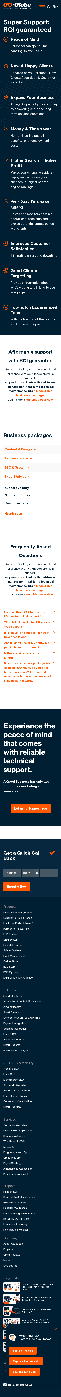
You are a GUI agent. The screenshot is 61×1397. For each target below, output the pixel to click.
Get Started (10, 1265)
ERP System (10, 934)
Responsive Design (14, 1136)
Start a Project (23, 1350)
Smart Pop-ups (12, 1106)
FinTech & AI (10, 1191)
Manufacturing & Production (19, 1213)
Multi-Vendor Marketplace (18, 977)
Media (6, 1260)
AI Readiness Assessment (18, 1168)
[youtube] (18, 1385)
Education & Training (15, 1224)
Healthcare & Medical (15, 1229)
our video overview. (39, 399)
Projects (8, 1249)
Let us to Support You (30, 808)
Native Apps (10, 1147)
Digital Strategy (12, 1163)
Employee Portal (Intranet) (18, 923)
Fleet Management (14, 955)
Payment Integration (14, 1023)
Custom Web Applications (18, 1130)
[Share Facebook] (10, 1385)
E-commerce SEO (13, 1079)
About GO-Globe (13, 1243)
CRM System (10, 939)
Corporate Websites (15, 1125)
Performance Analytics (16, 1050)
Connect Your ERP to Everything (21, 1017)
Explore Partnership (26, 1361)
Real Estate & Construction (19, 1197)
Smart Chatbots (12, 996)
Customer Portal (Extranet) (18, 912)
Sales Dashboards (13, 1039)
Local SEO (9, 1074)
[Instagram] (14, 1385)
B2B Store (9, 966)
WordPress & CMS (14, 1141)
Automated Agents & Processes (22, 1001)
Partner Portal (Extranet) (17, 928)
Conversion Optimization (17, 1101)
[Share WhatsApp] (22, 1385)
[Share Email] (30, 1385)
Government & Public (15, 1202)
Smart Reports (11, 1044)
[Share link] (26, 1385)
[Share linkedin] (5, 1385)
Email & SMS (10, 1034)
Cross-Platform (12, 1157)
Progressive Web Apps (16, 1152)
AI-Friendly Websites (15, 1085)
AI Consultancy (12, 1006)
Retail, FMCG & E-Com (16, 1218)
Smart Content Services (17, 1090)
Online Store (10, 961)
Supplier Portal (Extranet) (17, 917)
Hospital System (12, 945)
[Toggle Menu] (42, 6)
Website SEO (11, 1068)
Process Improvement (15, 1174)
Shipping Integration (15, 1028)
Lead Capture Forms (15, 1096)
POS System (10, 972)
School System (12, 950)
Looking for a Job (24, 1371)
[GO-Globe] (17, 6)
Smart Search (11, 1012)
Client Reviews (11, 1254)
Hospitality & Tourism (15, 1207)
